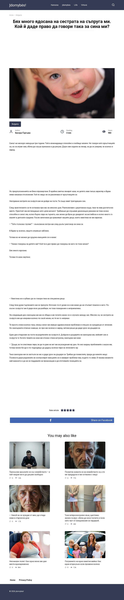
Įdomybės (66, 5)
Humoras (54, 5)
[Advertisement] (62, 50)
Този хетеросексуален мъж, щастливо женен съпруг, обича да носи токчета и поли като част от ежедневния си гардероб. (85, 518)
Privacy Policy (25, 580)
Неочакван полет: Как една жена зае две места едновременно (28, 562)
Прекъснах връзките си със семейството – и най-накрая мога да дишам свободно (29, 473)
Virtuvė (84, 5)
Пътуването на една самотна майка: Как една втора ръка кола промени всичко (83, 562)
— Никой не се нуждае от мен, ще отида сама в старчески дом (27, 516)
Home (12, 580)
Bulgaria (15, 124)
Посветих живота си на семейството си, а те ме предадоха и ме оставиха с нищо (85, 473)
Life (76, 5)
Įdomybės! (17, 5)
